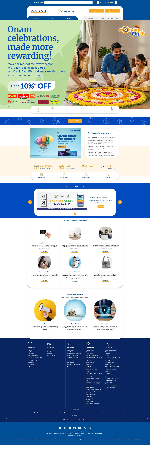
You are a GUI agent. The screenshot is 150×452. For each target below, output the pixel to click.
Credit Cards (67, 420)
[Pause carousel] (79, 102)
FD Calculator (3, 426)
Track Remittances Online (111, 367)
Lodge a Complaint (90, 371)
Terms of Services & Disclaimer (112, 387)
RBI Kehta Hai (89, 379)
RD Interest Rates (101, 426)
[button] (37, 109)
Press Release (50, 358)
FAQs (112, 18)
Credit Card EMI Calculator (54, 426)
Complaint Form (89, 372)
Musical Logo (31, 371)
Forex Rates (118, 426)
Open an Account (89, 18)
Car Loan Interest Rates (72, 428)
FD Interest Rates (93, 426)
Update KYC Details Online (92, 363)
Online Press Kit (51, 363)
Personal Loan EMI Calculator (67, 426)
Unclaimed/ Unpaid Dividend (73, 372)
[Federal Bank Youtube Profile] (79, 436)
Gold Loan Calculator (42, 426)
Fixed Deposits (34, 420)
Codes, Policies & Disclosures (92, 369)
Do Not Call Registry (90, 395)
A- (94, 2)
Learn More (45, 341)
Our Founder (31, 362)
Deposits (28, 420)
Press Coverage (51, 360)
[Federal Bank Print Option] (89, 436)
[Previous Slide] (30, 206)
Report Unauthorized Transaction (93, 376)
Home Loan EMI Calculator (20, 426)
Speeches (49, 362)
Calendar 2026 (108, 360)
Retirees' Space (108, 372)
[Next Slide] (120, 206)
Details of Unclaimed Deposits (112, 374)
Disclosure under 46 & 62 (72, 363)
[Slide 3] (73, 102)
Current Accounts (60, 420)
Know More (44, 259)
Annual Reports (70, 360)
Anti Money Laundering (91, 385)
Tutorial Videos (108, 390)
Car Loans (87, 420)
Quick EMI (107, 369)
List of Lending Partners (91, 406)
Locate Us (117, 18)
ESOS (68, 374)
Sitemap (107, 385)
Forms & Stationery (109, 371)
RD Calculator (10, 426)
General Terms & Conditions (92, 411)
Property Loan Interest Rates (127, 426)
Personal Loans (74, 420)
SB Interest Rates (110, 426)
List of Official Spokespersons (35, 369)
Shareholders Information (73, 365)
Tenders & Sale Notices (110, 388)
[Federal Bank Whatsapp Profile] (85, 436)
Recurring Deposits (42, 420)
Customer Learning (90, 399)
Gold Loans (92, 420)
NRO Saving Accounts (119, 420)
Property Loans (99, 420)
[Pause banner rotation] (111, 133)
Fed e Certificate (108, 392)
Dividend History (70, 371)
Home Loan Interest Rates (141, 426)
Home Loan (81, 420)
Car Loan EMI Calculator (31, 426)
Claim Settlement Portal (110, 395)
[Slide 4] (74, 102)
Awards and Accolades (33, 363)
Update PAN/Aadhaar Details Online (94, 365)
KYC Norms (88, 367)
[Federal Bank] (39, 11)
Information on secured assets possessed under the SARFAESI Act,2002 (93, 392)
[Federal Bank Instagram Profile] (74, 436)
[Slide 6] (77, 102)
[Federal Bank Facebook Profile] (60, 436)
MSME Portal (89, 404)
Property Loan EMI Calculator (81, 426)
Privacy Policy (108, 379)
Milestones (30, 367)
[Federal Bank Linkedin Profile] (69, 436)
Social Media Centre (32, 372)
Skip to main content (38, 2)
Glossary (107, 383)
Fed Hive (30, 374)
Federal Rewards (105, 18)
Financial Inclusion (90, 360)
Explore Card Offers (75, 121)
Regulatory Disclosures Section (74, 362)
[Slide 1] (70, 102)
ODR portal (88, 374)
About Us (30, 358)
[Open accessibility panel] (116, 2)
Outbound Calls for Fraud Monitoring (94, 397)
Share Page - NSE (71, 367)
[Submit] (91, 2)
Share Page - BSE (71, 369)
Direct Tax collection (90, 358)
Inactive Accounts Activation (111, 394)
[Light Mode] (111, 2)
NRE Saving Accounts (109, 420)
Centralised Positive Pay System (112, 365)
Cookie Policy (108, 381)
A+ (101, 2)
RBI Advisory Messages (91, 378)
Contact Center (89, 362)
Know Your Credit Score (110, 358)
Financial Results (70, 358)
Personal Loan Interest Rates (85, 428)
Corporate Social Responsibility (35, 365)
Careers (97, 18)
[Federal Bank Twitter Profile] (65, 436)
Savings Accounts (51, 420)
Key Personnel (31, 360)
